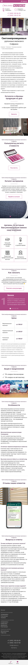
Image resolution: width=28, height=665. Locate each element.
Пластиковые (4, 616)
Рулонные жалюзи (5, 635)
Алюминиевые (4, 614)
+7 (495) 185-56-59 (14, 13)
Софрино (24, 1)
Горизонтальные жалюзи (7, 620)
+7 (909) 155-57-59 (14, 15)
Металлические (5, 631)
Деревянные (4, 625)
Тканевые (3, 617)
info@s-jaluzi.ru (14, 645)
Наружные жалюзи (6, 629)
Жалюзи (3, 610)
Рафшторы (3, 632)
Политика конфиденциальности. (19, 653)
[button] (10, 133)
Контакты (14, 647)
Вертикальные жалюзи (7, 612)
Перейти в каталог (14, 196)
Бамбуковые (4, 623)
